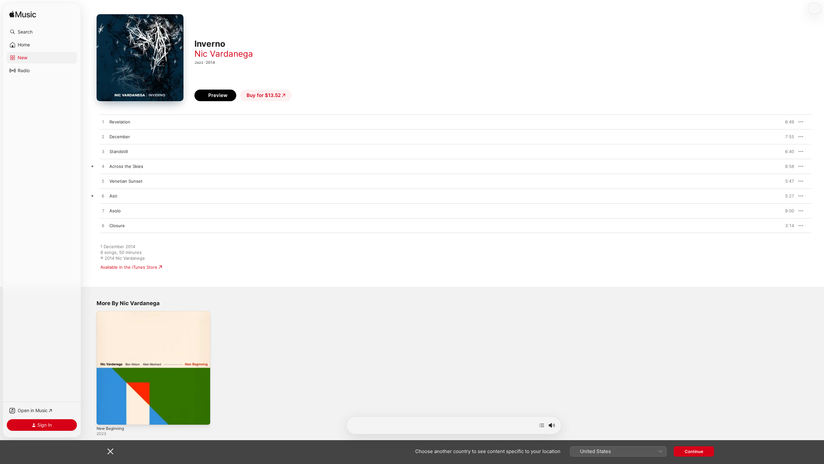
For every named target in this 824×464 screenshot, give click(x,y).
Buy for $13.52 (264, 95)
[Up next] (542, 425)
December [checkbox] (119, 136)
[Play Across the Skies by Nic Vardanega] (103, 166)
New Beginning (112, 313)
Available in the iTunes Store (128, 267)
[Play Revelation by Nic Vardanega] (103, 122)
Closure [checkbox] (117, 225)
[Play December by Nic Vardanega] (103, 137)
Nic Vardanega (223, 54)
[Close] (110, 451)
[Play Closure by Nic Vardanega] (103, 226)
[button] (42, 31)
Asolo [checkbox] (115, 210)
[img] (22, 14)
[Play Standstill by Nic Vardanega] (103, 152)
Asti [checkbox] (113, 195)
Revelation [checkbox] (119, 121)
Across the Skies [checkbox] (126, 166)
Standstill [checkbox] (118, 151)
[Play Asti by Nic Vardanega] (103, 196)
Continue (694, 451)
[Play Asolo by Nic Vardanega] (103, 211)
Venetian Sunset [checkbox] (126, 181)
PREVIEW (787, 122)
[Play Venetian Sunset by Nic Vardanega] (103, 181)
